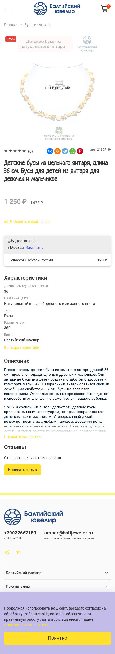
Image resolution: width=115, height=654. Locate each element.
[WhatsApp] (72, 151)
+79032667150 (20, 533)
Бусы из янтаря (38, 25)
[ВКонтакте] (50, 151)
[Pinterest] (80, 151)
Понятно (57, 638)
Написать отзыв (22, 470)
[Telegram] (65, 151)
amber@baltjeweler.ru (68, 533)
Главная (11, 25)
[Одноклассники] (57, 151)
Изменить (34, 248)
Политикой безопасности (26, 625)
